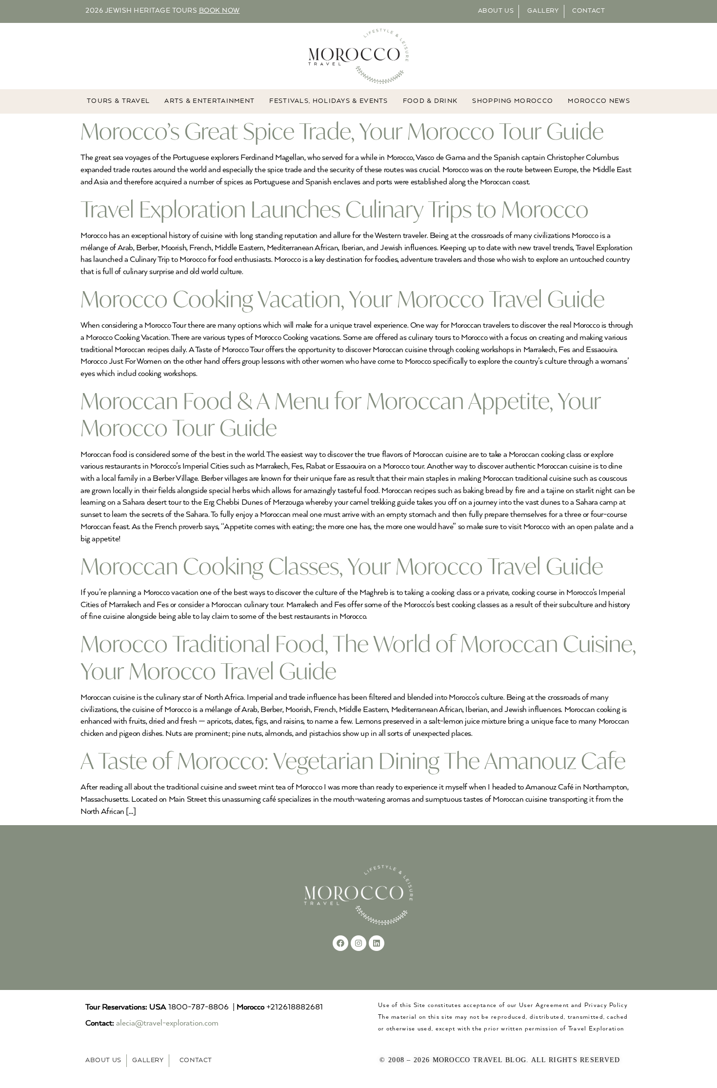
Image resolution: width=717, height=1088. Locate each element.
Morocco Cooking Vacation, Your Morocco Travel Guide (342, 299)
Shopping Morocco (512, 101)
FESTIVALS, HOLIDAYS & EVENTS (328, 101)
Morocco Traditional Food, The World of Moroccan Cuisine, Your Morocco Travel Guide (358, 657)
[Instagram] (358, 943)
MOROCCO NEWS (599, 101)
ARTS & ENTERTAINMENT (209, 101)
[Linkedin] (376, 943)
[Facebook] (340, 943)
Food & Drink (430, 101)
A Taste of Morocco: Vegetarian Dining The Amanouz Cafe (353, 760)
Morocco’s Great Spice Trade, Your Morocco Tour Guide (342, 131)
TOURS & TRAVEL (118, 101)
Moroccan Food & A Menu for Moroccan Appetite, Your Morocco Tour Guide (340, 414)
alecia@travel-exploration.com (167, 1023)
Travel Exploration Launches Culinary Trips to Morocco (334, 209)
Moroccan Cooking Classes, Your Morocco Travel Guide (341, 566)
